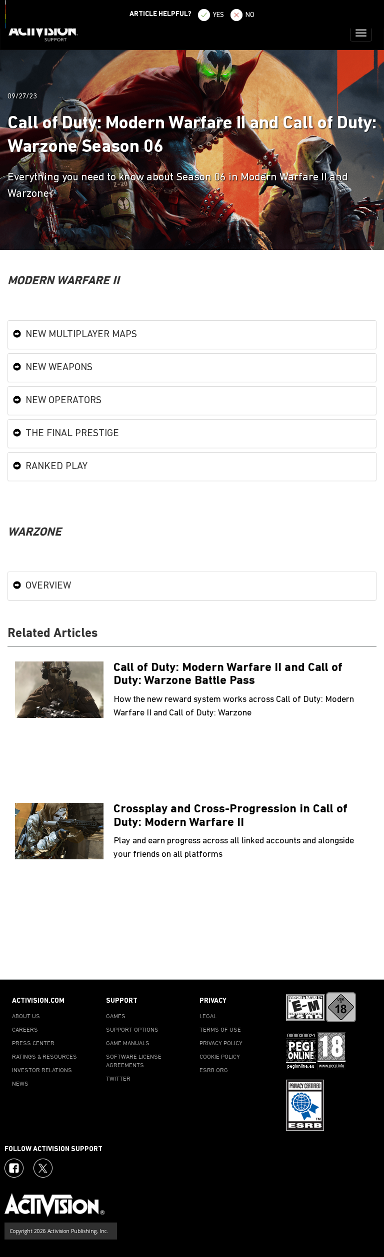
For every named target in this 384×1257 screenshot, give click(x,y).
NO (250, 15)
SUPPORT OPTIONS (132, 1030)
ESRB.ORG (214, 1071)
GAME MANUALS (128, 1044)
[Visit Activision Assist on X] (43, 1168)
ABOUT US (26, 1017)
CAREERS (25, 1030)
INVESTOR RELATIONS (42, 1071)
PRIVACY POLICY (221, 1044)
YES (218, 15)
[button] (366, 961)
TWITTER (118, 1079)
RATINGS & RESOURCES (44, 1057)
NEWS (20, 1084)
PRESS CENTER (33, 1044)
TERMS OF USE (220, 1030)
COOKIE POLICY (220, 1057)
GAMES (116, 1017)
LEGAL (208, 1017)
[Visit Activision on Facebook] (14, 1168)
